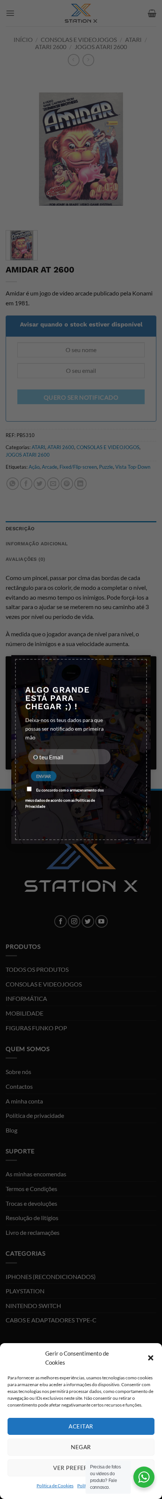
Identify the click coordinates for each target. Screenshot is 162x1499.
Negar (81, 1447)
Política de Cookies (55, 1485)
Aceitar (81, 1426)
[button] (150, 1358)
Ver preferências (81, 1467)
